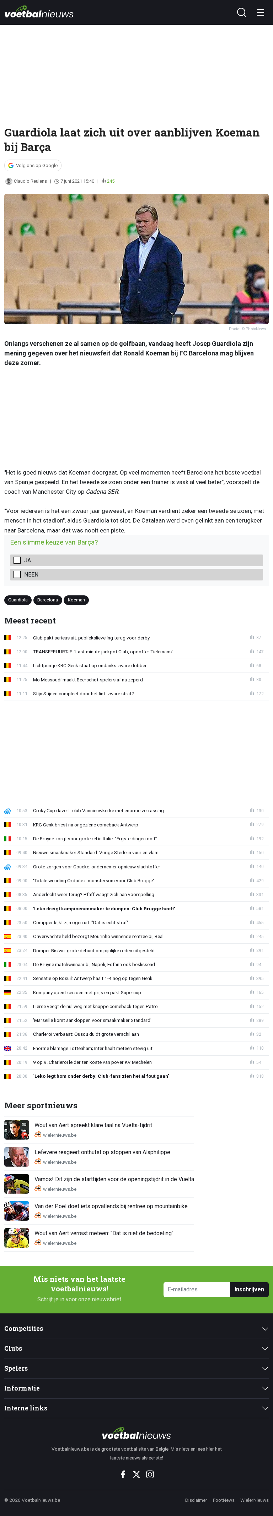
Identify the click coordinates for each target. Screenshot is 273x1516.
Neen (31, 574)
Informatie (22, 1388)
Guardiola (18, 599)
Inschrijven (249, 1289)
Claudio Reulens (30, 181)
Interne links (25, 1408)
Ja (27, 560)
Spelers (16, 1368)
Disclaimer (196, 1500)
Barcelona (47, 599)
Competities (23, 1328)
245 (110, 181)
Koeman (76, 599)
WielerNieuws (254, 1500)
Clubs (13, 1348)
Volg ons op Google (37, 165)
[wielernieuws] (136, 1433)
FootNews (224, 1500)
